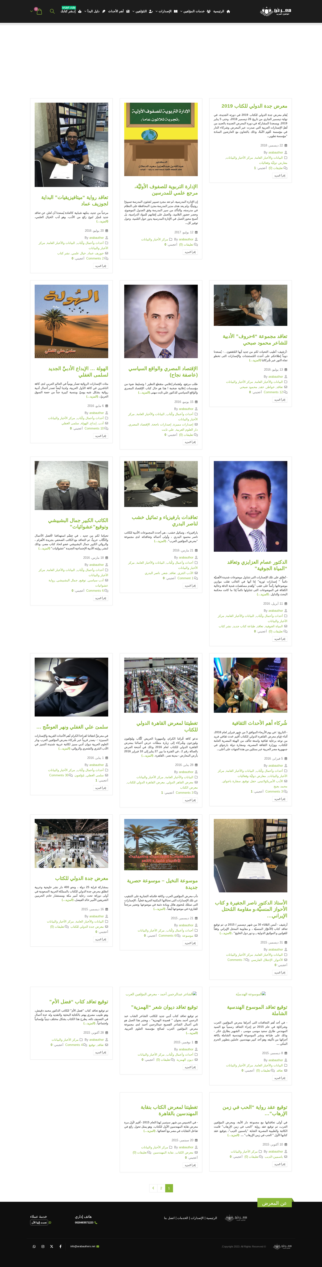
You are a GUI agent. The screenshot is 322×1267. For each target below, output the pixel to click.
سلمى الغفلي (70, 423)
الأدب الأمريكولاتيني (270, 781)
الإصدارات (165, 11)
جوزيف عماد (96, 253)
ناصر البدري (152, 573)
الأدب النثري (185, 573)
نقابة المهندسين (163, 1152)
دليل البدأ (93, 11)
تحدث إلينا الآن (39, 1222)
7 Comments (236, 960)
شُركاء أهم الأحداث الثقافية (259, 723)
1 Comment (185, 578)
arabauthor (275, 152)
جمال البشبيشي (67, 580)
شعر (165, 573)
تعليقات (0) (276, 168)
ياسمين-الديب (274, 1156)
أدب (101, 423)
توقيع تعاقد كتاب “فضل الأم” (78, 1001)
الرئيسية (218, 11)
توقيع (82, 580)
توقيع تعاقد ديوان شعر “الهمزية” (164, 1007)
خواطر (270, 387)
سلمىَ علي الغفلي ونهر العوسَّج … (72, 726)
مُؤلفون (79, 775)
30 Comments (58, 775)
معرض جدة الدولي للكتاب (81, 878)
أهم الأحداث (116, 11)
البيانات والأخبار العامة (269, 157)
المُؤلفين (141, 11)
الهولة (84, 423)
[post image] (161, 139)
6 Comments (95, 590)
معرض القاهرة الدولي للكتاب (146, 782)
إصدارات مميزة (183, 424)
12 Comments (273, 392)
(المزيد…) (102, 221)
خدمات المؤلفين (194, 11)
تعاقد (280, 387)
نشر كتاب (63, 253)
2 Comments (95, 258)
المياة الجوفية (274, 626)
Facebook (60, 1246)
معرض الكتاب (189, 787)
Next (153, 1188)
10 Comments (94, 428)
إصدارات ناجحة (161, 424)
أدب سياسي (96, 580)
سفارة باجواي (232, 781)
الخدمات (182, 1218)
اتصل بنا (169, 1218)
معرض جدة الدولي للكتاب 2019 (254, 106)
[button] (52, 11)
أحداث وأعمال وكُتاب (90, 243)
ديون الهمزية (185, 1059)
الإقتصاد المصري (139, 424)
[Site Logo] (275, 11)
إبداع (93, 423)
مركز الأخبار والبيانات (239, 157)
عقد (261, 387)
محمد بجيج (280, 786)
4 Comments (74, 1045)
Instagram (42, 1246)
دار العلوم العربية (187, 429)
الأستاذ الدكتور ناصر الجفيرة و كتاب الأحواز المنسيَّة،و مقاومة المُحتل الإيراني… (251, 909)
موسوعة (187, 935)
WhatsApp (34, 1246)
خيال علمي (79, 253)
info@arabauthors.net (82, 1246)
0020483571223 (84, 1222)
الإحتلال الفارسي (261, 960)
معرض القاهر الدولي (180, 782)
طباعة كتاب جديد (244, 626)
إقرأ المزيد (279, 175)
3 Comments (274, 791)
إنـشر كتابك (68, 10)
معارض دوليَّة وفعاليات (273, 163)
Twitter (51, 1246)
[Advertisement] (161, 58)
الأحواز (278, 960)
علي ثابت (168, 429)
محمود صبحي (248, 387)
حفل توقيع (249, 781)
